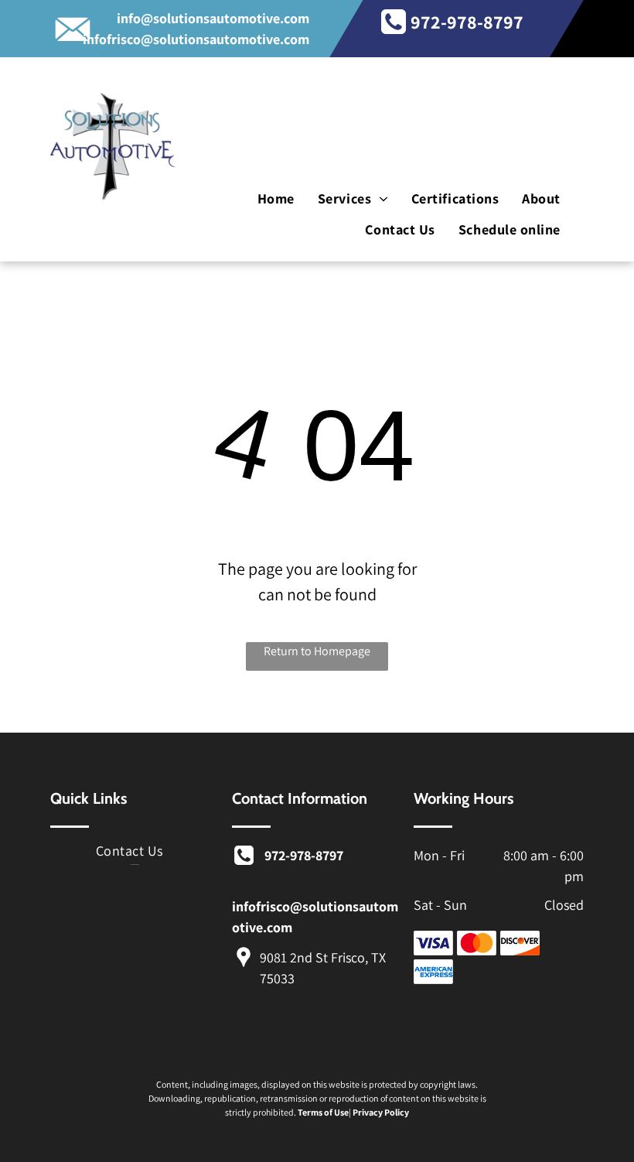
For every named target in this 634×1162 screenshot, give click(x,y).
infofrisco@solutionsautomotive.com (196, 39)
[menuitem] (276, 199)
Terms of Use (323, 1112)
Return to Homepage (317, 651)
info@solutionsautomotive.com (213, 18)
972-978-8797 (467, 21)
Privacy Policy (381, 1112)
